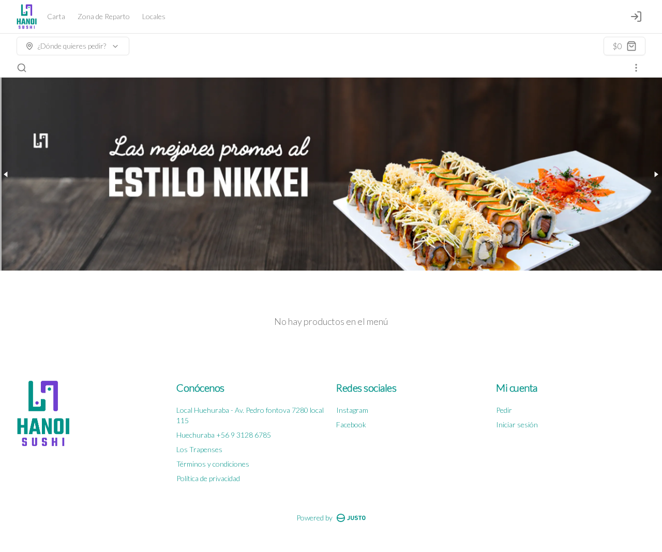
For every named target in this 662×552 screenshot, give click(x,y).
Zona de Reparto (104, 16)
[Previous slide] (6, 174)
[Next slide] (656, 174)
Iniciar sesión (517, 424)
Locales (154, 16)
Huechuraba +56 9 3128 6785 (223, 434)
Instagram (352, 410)
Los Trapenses (199, 449)
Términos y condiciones (212, 463)
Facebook (351, 424)
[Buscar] (22, 68)
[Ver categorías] (636, 67)
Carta (56, 16)
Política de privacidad (208, 478)
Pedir (504, 410)
